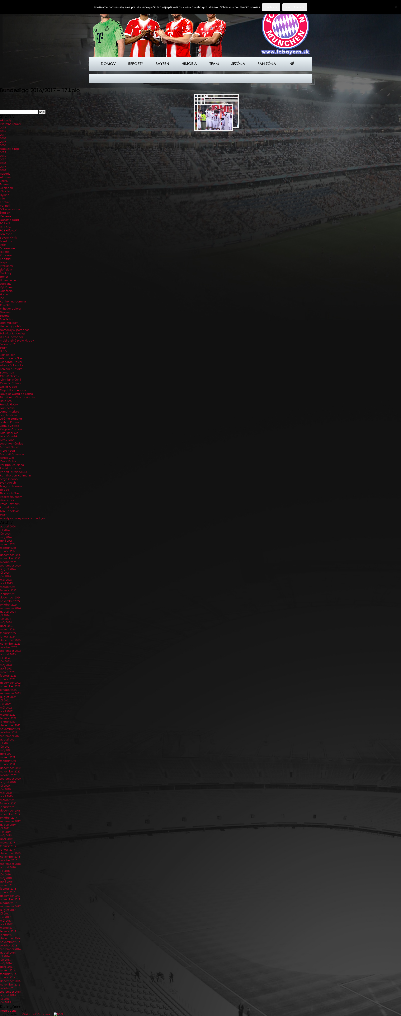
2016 (3, 131)
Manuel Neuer (9, 447)
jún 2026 (5, 533)
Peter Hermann (10, 504)
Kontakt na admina (13, 301)
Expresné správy (10, 124)
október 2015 (8, 988)
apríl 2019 (6, 839)
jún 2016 (5, 959)
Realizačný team (11, 497)
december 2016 (10, 938)
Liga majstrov (9, 323)
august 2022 (8, 697)
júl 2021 (5, 743)
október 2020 (8, 775)
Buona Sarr (7, 372)
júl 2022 (5, 700)
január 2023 (7, 679)
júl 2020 (5, 785)
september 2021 (10, 736)
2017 (3, 134)
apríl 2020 (6, 796)
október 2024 (8, 604)
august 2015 (8, 995)
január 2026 (7, 551)
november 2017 (10, 899)
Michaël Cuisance (12, 454)
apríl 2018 (6, 881)
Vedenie (5, 216)
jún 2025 (5, 576)
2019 (3, 142)
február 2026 (8, 548)
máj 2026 (6, 537)
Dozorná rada (9, 220)
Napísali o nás (9, 149)
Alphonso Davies (11, 362)
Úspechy (5, 284)
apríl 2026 (6, 540)
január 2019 (7, 849)
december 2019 (10, 810)
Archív (4, 181)
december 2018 (10, 853)
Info (2, 198)
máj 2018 (6, 878)
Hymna (4, 195)
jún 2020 (5, 789)
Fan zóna (267, 63)
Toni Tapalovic (9, 511)
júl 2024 (5, 615)
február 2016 (8, 974)
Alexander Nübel (11, 358)
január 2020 (7, 807)
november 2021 (10, 729)
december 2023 (10, 640)
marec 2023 (7, 672)
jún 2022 (5, 704)
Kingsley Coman (11, 429)
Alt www (5, 177)
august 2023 (8, 654)
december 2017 (10, 896)
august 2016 (8, 952)
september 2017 (10, 906)
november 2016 (10, 942)
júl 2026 (5, 530)
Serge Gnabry (9, 479)
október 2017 (8, 903)
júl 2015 (5, 999)
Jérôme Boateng (11, 418)
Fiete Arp (6, 401)
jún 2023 (5, 661)
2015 (3, 127)
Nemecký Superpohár (14, 330)
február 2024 (8, 633)
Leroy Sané (7, 440)
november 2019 (10, 814)
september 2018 (10, 864)
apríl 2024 (6, 626)
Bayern (162, 63)
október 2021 (8, 732)
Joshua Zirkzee (9, 426)
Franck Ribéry (9, 404)
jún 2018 (5, 874)
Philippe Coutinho (12, 465)
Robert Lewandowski (14, 472)
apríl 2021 (6, 754)
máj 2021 (6, 750)
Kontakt (5, 202)
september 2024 (10, 608)
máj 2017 (6, 920)
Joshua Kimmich (11, 422)
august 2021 (8, 739)
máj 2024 (6, 622)
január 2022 (7, 722)
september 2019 (10, 821)
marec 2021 (7, 757)
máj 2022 (6, 707)
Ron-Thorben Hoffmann (15, 475)
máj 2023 (6, 665)
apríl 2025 (6, 583)
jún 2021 (5, 746)
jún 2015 (5, 1002)
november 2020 (10, 771)
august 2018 (8, 867)
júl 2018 (5, 871)
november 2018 (10, 857)
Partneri (5, 205)
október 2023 (8, 647)
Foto (3, 244)
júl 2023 (5, 658)
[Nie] (396, 7)
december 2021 (10, 725)
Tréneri (4, 276)
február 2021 (8, 761)
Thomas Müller (9, 493)
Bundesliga (7, 319)
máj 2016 (6, 963)
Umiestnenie (8, 280)
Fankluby (6, 241)
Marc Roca (7, 450)
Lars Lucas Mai (9, 433)
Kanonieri (6, 255)
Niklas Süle (7, 458)
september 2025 (10, 565)
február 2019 (8, 846)
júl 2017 (5, 913)
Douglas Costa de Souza (16, 394)
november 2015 (10, 984)
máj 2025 (6, 580)
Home (4, 294)
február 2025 (8, 590)
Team (214, 63)
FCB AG (5, 223)
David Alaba (8, 387)
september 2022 (10, 693)
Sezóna (238, 63)
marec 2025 (7, 587)
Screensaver (8, 248)
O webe (5, 305)
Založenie (6, 291)
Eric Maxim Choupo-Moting (18, 397)
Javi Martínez (8, 415)
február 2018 (8, 888)
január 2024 (7, 636)
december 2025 (10, 555)
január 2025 (7, 594)
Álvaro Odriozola (11, 365)
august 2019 (8, 825)
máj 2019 (6, 835)
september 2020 (10, 778)
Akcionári (6, 188)
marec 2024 (7, 629)
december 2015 (10, 981)
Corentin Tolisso (10, 383)
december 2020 (10, 768)
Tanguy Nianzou (11, 486)
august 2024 (8, 611)
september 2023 (10, 651)
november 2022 (10, 686)
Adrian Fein (7, 355)
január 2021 (7, 764)
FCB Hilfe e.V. (9, 230)
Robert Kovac (9, 507)
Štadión (5, 213)
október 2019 (8, 817)
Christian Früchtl (10, 379)
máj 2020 (6, 793)
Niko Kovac (7, 500)
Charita (5, 191)
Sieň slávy (6, 269)
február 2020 (8, 803)
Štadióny (5, 273)
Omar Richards (10, 461)
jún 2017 (5, 917)
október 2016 (8, 945)
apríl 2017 (6, 924)
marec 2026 (7, 544)
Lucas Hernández (11, 443)
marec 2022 (7, 714)
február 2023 (8, 675)
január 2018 (7, 892)
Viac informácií (295, 7)
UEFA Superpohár (11, 337)
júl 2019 (5, 828)
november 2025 (10, 558)
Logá (3, 262)
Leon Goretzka (9, 436)
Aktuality (5, 120)
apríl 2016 (6, 967)
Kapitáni (5, 259)
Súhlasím (271, 7)
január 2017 (7, 935)
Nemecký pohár (11, 326)
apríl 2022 (6, 711)
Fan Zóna (6, 234)
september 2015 (10, 991)
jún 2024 (5, 619)
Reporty (135, 63)
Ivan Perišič (7, 408)
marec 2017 (7, 928)
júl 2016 (5, 956)
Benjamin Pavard (11, 369)
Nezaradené (8, 1010)
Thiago (4, 489)
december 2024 (10, 597)
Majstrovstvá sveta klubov (17, 340)
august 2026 (8, 526)
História (189, 63)
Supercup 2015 (9, 344)
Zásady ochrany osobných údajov (23, 518)
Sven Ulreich (8, 482)
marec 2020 (7, 800)
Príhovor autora (10, 308)
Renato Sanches (10, 468)
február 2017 (8, 931)
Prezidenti (6, 266)
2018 (3, 138)
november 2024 (10, 601)
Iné (291, 63)
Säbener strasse (10, 209)
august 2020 (8, 782)
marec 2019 (7, 842)
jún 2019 (5, 832)
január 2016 (7, 977)
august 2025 (8, 569)
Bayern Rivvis (8, 237)
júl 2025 (5, 572)
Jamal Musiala (9, 411)
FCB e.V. (5, 227)
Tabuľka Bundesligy (12, 333)
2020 (3, 145)
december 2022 (10, 683)
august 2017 (8, 910)
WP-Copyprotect (42, 1014)
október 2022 (8, 690)
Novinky (5, 312)
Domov (108, 63)
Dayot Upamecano (13, 390)
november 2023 (10, 643)
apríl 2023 (6, 668)
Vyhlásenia (7, 287)
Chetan (26, 1014)
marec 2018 (7, 885)
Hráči (3, 351)
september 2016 (10, 949)
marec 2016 (7, 970)
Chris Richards (9, 376)
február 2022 (8, 718)
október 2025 (8, 562)
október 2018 (8, 860)
